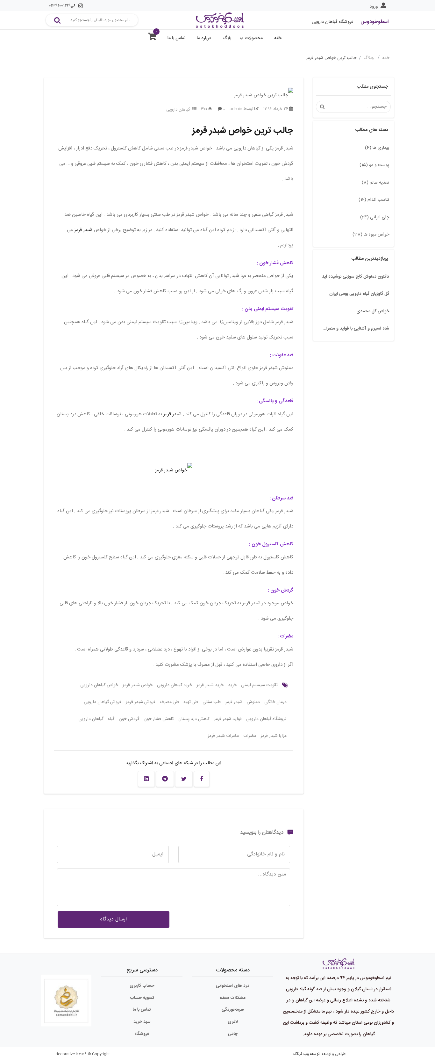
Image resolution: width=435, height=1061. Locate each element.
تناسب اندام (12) (374, 200)
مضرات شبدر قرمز (223, 736)
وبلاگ (369, 58)
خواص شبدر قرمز (138, 685)
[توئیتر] (184, 779)
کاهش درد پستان (194, 719)
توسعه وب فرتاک (306, 1054)
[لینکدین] (146, 779)
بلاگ (227, 38)
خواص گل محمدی (372, 311)
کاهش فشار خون (159, 719)
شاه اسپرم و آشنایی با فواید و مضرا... (356, 328)
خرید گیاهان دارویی (174, 685)
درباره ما (204, 38)
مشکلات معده (233, 998)
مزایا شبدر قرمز (273, 736)
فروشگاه (141, 1034)
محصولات (254, 38)
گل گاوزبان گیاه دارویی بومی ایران (359, 294)
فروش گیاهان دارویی (102, 702)
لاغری (233, 1022)
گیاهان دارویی (178, 109)
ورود (374, 7)
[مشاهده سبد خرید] (152, 38)
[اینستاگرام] (80, 5)
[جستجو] (57, 20)
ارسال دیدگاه (113, 919)
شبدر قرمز (83, 230)
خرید (232, 685)
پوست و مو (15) (374, 165)
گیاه (111, 719)
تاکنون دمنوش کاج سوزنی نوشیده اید (355, 276)
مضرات (249, 736)
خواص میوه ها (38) (371, 234)
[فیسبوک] (202, 779)
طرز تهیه (190, 702)
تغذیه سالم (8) (375, 182)
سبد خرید (142, 1022)
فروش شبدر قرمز (140, 702)
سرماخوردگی (233, 1010)
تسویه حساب (142, 998)
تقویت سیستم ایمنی (259, 685)
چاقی (233, 1034)
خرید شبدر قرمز (210, 685)
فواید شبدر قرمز (228, 719)
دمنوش (253, 702)
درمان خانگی (275, 702)
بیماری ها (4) (377, 148)
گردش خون (129, 719)
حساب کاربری (142, 986)
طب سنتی (212, 702)
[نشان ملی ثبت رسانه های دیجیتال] (66, 998)
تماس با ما (177, 38)
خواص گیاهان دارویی (99, 685)
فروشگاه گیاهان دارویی (266, 719)
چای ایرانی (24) (374, 217)
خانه (278, 38)
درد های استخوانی (232, 986)
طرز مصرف (169, 702)
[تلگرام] (165, 779)
